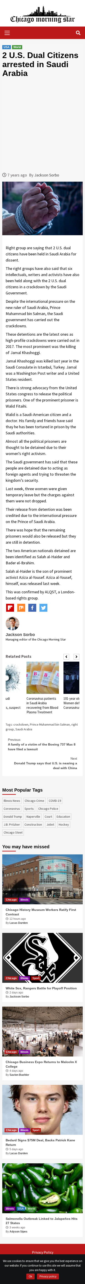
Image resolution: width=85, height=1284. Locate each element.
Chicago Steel (13, 832)
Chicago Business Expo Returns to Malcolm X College (41, 1064)
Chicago (11, 899)
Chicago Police (48, 809)
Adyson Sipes (18, 1231)
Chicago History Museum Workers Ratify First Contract (41, 912)
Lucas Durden (19, 922)
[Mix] (21, 608)
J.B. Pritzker (12, 824)
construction (33, 824)
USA (7, 47)
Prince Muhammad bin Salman (50, 724)
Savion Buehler (19, 1074)
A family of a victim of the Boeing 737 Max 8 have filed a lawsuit (41, 744)
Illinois (24, 899)
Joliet (50, 824)
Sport (35, 978)
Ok (30, 1276)
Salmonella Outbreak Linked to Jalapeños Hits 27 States (42, 1221)
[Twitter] (43, 608)
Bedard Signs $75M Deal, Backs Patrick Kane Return (40, 1142)
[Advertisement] (42, 124)
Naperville (33, 816)
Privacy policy (47, 1276)
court (48, 816)
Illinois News (12, 801)
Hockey (64, 824)
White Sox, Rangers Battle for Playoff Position (41, 988)
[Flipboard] (10, 608)
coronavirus (12, 809)
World (17, 47)
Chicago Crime (34, 801)
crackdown (20, 724)
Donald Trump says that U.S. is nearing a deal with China (45, 763)
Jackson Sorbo (46, 175)
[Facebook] (32, 608)
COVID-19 (55, 801)
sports (29, 809)
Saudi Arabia (23, 729)
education (63, 816)
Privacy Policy (42, 1252)
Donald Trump (13, 816)
